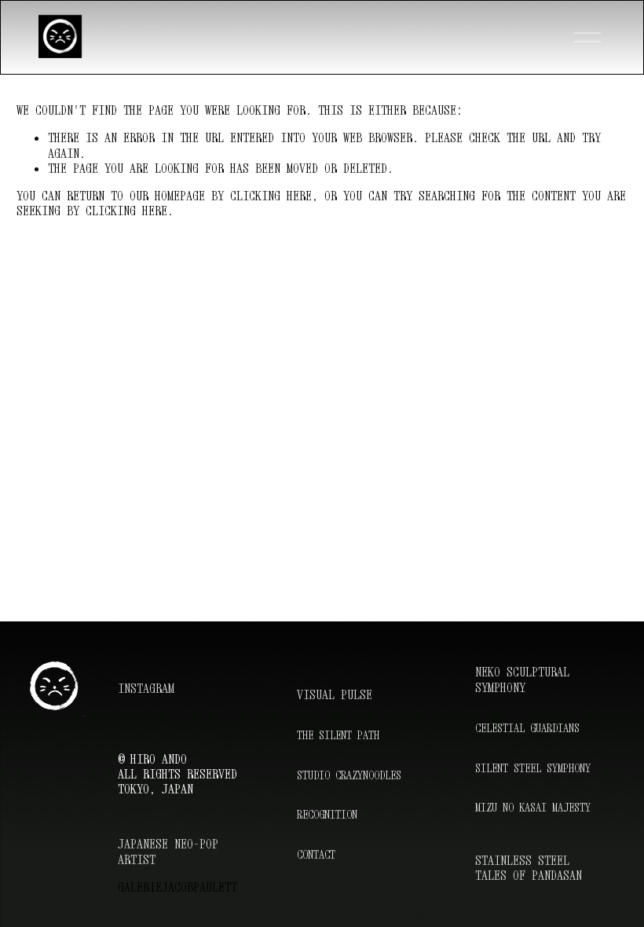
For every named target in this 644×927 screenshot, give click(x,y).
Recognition (327, 814)
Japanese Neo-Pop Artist (168, 852)
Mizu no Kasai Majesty (533, 807)
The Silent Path (338, 735)
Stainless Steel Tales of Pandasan (528, 868)
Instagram (146, 688)
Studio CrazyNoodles (349, 775)
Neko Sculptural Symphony (522, 679)
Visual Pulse (334, 694)
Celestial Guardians (527, 728)
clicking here (271, 195)
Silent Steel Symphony (533, 768)
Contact (316, 854)
